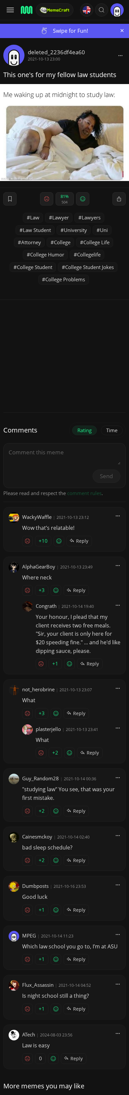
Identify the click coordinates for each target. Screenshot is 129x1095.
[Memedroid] (26, 10)
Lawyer (60, 217)
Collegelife (89, 254)
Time (111, 430)
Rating (84, 430)
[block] (120, 55)
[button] (101, 10)
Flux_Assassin (38, 984)
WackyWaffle (37, 517)
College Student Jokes (89, 267)
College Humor (47, 254)
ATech (28, 1034)
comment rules (84, 493)
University (75, 230)
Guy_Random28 (40, 778)
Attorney (31, 242)
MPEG (29, 935)
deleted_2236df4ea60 (56, 52)
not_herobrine (38, 689)
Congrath (46, 606)
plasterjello (48, 729)
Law (34, 217)
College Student (34, 267)
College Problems (65, 279)
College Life (96, 242)
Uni (104, 230)
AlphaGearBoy (39, 566)
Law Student (37, 230)
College (62, 242)
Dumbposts (35, 886)
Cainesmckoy (37, 836)
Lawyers (91, 217)
